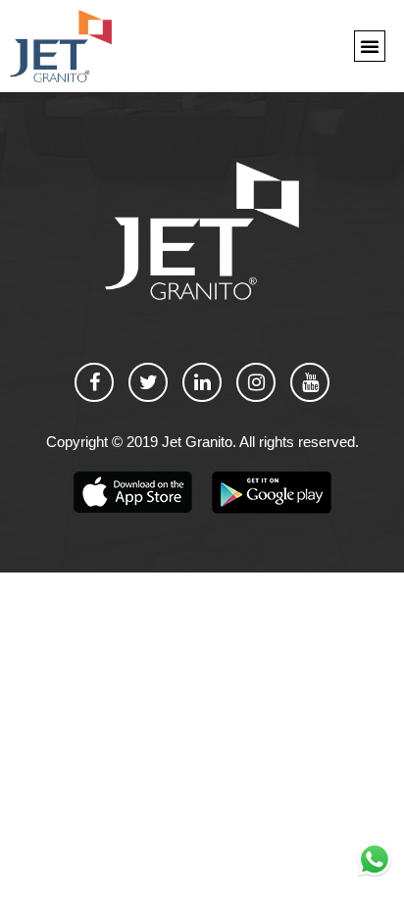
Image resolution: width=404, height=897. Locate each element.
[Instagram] (256, 382)
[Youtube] (309, 382)
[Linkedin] (202, 382)
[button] (369, 46)
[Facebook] (94, 382)
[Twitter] (148, 382)
